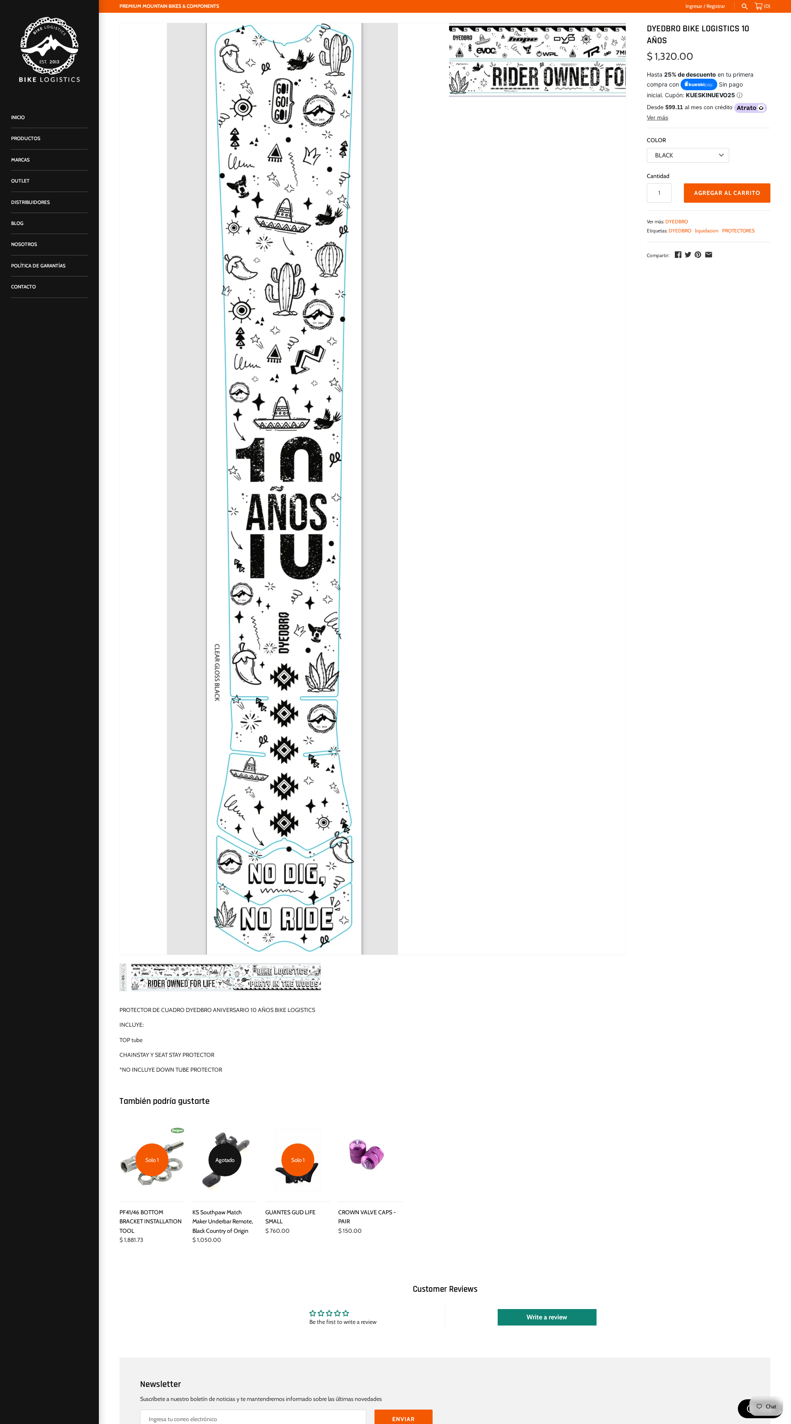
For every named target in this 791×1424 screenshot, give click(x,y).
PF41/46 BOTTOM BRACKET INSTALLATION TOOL (150, 1221)
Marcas (20, 160)
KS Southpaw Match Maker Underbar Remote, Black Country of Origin (222, 1221)
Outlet (20, 181)
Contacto (23, 287)
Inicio (18, 117)
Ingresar (694, 6)
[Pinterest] (698, 254)
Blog (17, 223)
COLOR (656, 140)
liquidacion (706, 231)
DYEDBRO (676, 222)
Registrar (716, 6)
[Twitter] (688, 254)
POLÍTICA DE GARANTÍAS (38, 266)
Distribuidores (30, 202)
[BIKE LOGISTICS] (49, 49)
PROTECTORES (738, 231)
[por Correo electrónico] (708, 254)
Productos (25, 138)
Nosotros (24, 244)
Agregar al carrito (727, 193)
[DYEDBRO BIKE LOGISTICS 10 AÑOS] (282, 489)
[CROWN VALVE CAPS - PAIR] (370, 1160)
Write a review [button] (547, 1317)
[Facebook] (678, 254)
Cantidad (658, 176)
